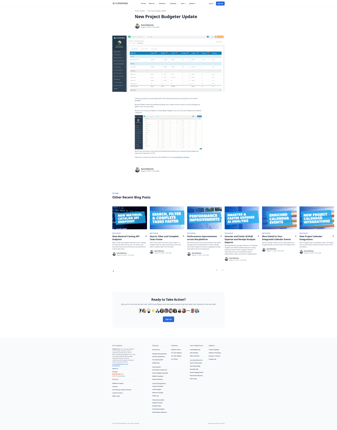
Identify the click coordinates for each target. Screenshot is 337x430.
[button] (152, 3)
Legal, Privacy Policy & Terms (216, 423)
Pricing (143, 3)
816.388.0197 (116, 366)
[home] (120, 3)
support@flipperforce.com (120, 364)
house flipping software (181, 157)
